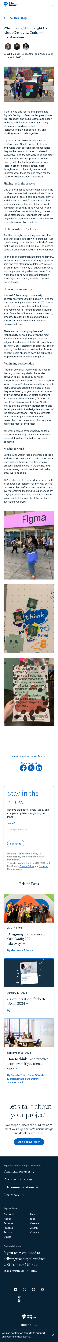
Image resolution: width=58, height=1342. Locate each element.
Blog (32, 1218)
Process (8, 1227)
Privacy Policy (26, 866)
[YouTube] (42, 1289)
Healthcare (12, 1195)
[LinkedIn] (39, 770)
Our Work (9, 1214)
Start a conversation (29, 1141)
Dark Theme (32, 1325)
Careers (34, 1223)
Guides (7, 1236)
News (33, 1214)
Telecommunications (19, 1187)
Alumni (34, 1227)
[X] (31, 770)
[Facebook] (23, 770)
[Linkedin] (15, 1289)
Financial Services (17, 1171)
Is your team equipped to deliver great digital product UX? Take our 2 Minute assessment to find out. (24, 1262)
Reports (8, 1232)
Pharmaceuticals (16, 1179)
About (7, 1218)
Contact (34, 1232)
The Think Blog (17, 18)
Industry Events (36, 756)
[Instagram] (33, 1289)
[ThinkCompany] (11, 4)
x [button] (53, 1334)
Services (8, 1223)
